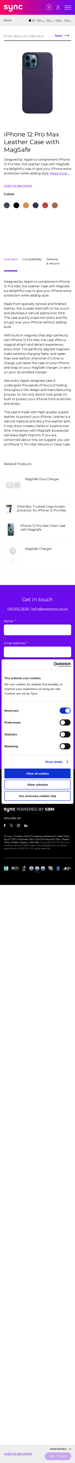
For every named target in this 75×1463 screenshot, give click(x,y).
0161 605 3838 (18, 609)
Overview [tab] (11, 259)
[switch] (65, 722)
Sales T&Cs (63, 836)
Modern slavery (19, 842)
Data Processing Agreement (40, 836)
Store (7, 20)
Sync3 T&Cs (10, 839)
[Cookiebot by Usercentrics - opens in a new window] (54, 664)
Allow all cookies (37, 773)
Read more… (59, 173)
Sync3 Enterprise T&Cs (48, 839)
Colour (9, 194)
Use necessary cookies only (37, 795)
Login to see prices (18, 186)
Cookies (18, 836)
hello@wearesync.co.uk (49, 609)
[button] (7, 205)
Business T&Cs (26, 839)
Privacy (8, 836)
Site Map (34, 842)
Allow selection (37, 784)
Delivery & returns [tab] (53, 261)
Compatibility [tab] (32, 259)
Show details (54, 761)
